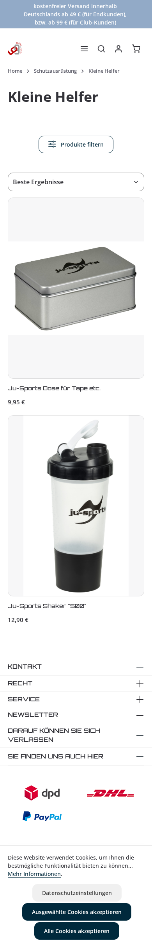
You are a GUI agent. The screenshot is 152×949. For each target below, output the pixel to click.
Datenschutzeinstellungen (77, 893)
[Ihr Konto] (118, 48)
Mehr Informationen (34, 873)
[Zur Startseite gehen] (15, 48)
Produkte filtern (81, 144)
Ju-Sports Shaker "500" (47, 606)
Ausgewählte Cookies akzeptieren (77, 912)
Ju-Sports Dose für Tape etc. (54, 388)
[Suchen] (101, 48)
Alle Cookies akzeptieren (77, 931)
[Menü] (84, 48)
